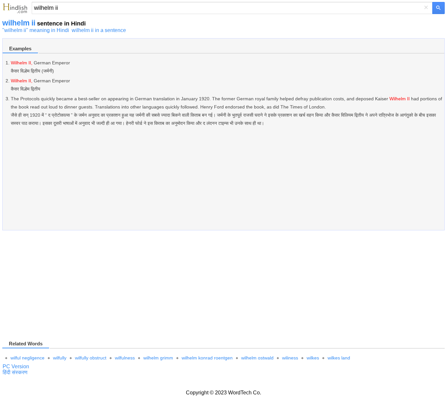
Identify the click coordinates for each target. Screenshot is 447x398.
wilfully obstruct (90, 357)
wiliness (290, 357)
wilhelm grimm (158, 357)
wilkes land (339, 357)
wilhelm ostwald (257, 357)
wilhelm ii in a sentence (99, 30)
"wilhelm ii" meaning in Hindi (35, 30)
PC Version (16, 366)
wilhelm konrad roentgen (207, 357)
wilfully (59, 357)
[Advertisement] (199, 181)
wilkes (313, 357)
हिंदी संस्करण (15, 372)
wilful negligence (27, 357)
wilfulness (125, 357)
